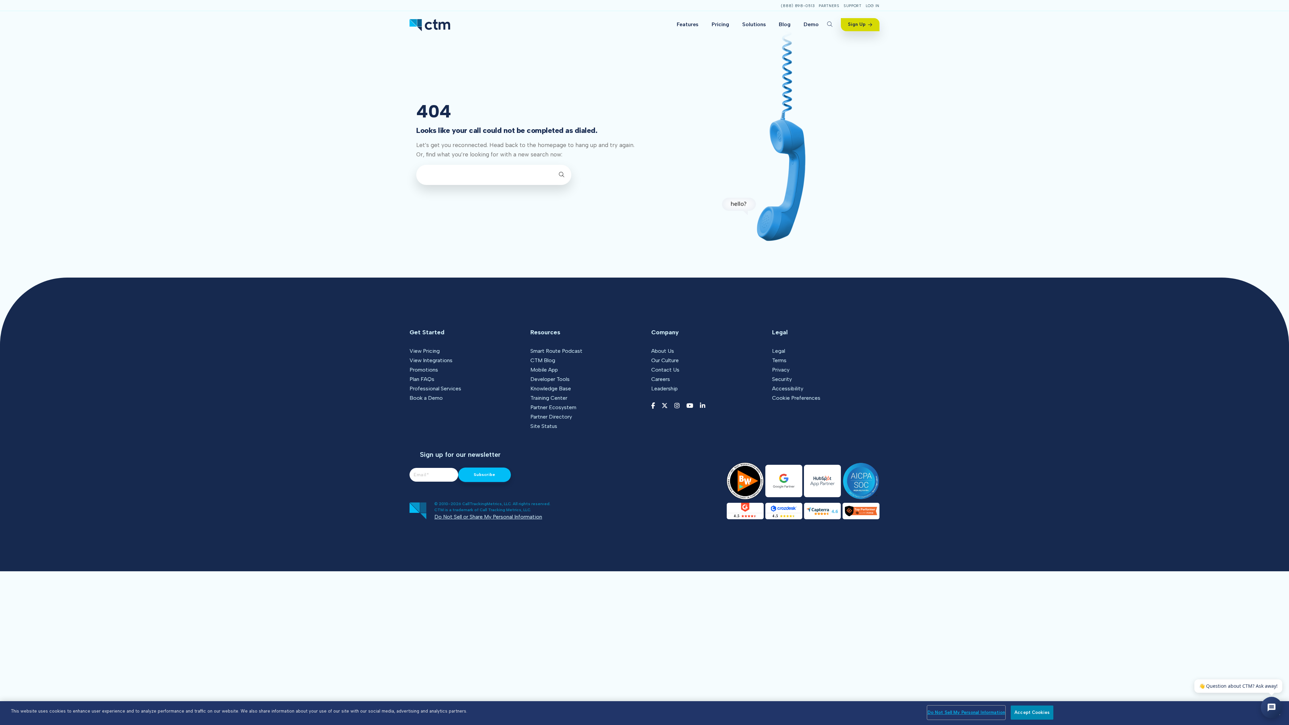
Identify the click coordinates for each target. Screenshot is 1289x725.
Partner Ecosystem (553, 407)
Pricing (720, 24)
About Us (662, 351)
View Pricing (425, 351)
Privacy (781, 370)
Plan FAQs (422, 379)
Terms (779, 360)
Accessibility (787, 388)
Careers (660, 379)
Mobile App (544, 370)
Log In (872, 6)
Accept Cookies (1032, 712)
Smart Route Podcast (556, 351)
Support (853, 6)
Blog (785, 24)
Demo (811, 24)
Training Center (548, 398)
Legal (778, 351)
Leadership (664, 388)
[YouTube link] (690, 406)
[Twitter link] (664, 406)
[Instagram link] (677, 406)
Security (782, 379)
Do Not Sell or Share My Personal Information (488, 517)
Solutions (754, 24)
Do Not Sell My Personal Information (966, 712)
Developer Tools (550, 379)
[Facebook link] (653, 406)
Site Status (543, 426)
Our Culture (665, 360)
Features (688, 24)
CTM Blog (542, 360)
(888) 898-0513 (798, 6)
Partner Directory (551, 417)
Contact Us (665, 370)
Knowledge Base (550, 388)
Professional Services (435, 388)
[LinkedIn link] (703, 406)
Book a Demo (426, 398)
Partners (829, 6)
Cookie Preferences (796, 398)
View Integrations (431, 360)
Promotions (424, 370)
